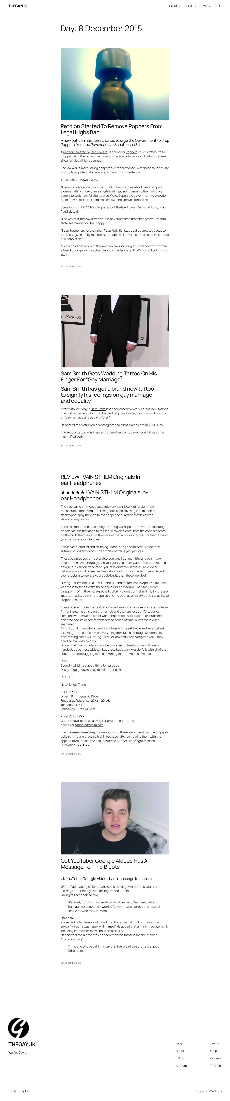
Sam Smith (98, 409)
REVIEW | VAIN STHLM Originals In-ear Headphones (101, 480)
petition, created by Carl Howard (85, 152)
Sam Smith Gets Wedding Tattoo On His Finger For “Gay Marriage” (109, 376)
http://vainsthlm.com (89, 725)
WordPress (216, 1091)
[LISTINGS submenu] (182, 6)
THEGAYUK (17, 5)
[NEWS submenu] (209, 6)
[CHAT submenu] (195, 6)
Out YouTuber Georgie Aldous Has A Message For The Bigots (104, 864)
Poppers (131, 152)
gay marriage (74, 417)
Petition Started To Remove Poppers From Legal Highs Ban (112, 129)
